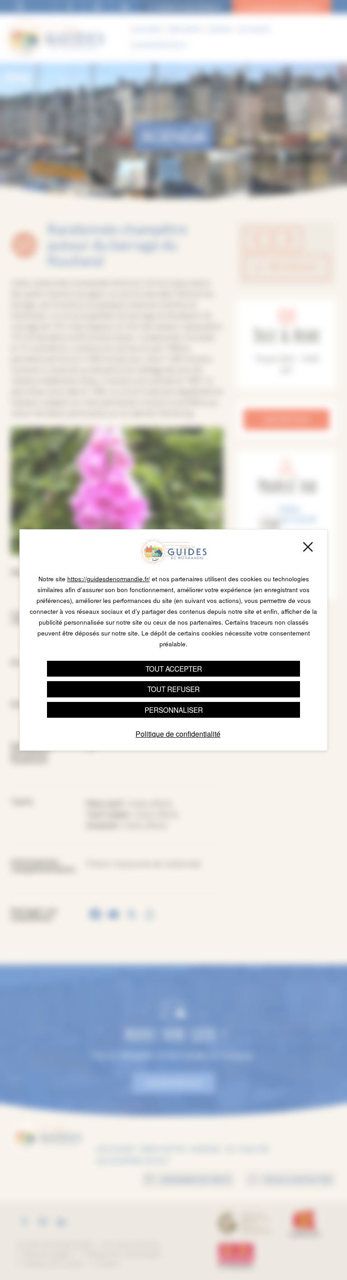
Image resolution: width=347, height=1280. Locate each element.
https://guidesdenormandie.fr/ (108, 578)
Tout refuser (173, 689)
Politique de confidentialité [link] (178, 734)
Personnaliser (174, 710)
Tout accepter (173, 668)
